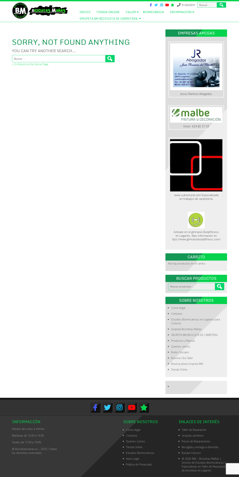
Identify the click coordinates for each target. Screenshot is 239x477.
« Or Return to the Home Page (30, 64)
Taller (130, 12)
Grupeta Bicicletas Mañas (186, 329)
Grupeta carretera (192, 435)
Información (181, 12)
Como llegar (178, 308)
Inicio (85, 12)
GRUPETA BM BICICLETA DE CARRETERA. (109, 18)
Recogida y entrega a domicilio (200, 447)
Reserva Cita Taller (182, 358)
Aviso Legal (132, 458)
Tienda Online (108, 12)
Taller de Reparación (194, 430)
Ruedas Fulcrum (191, 453)
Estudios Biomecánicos (140, 453)
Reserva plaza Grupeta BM (187, 364)
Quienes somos (180, 346)
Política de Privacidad (139, 464)
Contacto (176, 313)
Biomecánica (153, 12)
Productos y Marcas (183, 340)
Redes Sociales (180, 352)
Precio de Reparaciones (196, 441)
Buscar (219, 286)
